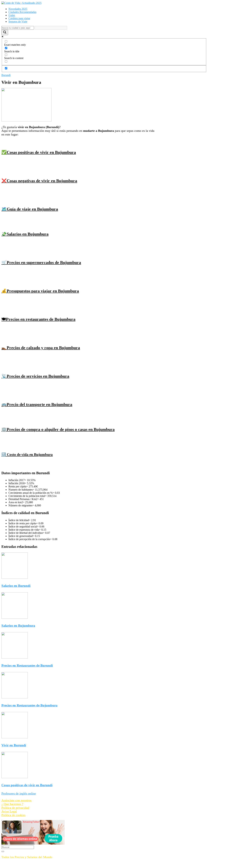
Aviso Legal (9, 811)
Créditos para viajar (19, 18)
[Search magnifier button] (4, 32)
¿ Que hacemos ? (12, 804)
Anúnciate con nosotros (16, 800)
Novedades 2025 (17, 8)
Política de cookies (13, 815)
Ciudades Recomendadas (22, 12)
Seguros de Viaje (17, 21)
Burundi (6, 75)
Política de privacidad (15, 807)
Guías (11, 15)
